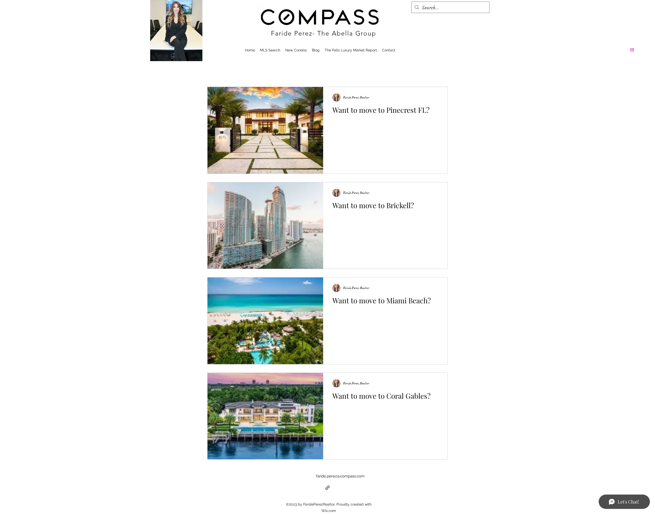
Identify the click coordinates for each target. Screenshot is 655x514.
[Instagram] (632, 50)
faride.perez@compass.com (340, 476)
